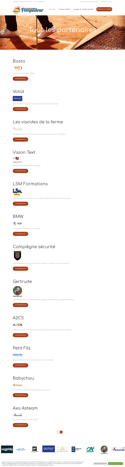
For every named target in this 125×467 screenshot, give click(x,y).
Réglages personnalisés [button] (100, 463)
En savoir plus (20, 78)
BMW (18, 216)
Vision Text (24, 152)
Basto (19, 61)
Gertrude (22, 281)
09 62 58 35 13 (108, 1)
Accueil (53, 37)
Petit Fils (21, 348)
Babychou (23, 378)
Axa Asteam (25, 408)
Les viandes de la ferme (38, 122)
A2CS (18, 318)
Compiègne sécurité (34, 247)
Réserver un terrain (104, 9)
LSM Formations (30, 184)
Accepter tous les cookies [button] (115, 463)
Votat (18, 91)
